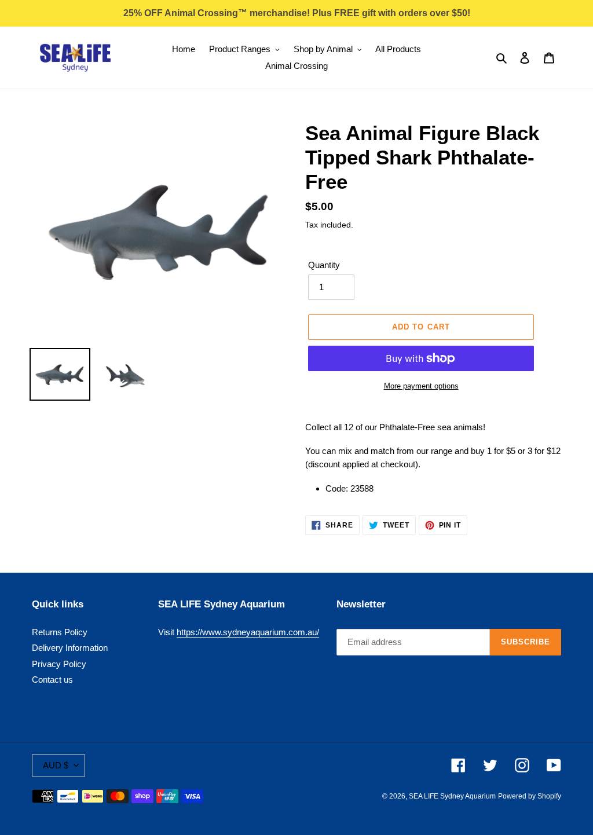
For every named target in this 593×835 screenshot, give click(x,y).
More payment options (421, 386)
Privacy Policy (59, 664)
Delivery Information (70, 648)
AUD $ (55, 765)
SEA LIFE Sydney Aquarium (452, 796)
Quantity (324, 265)
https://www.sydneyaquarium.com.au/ (248, 632)
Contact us (52, 679)
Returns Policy (59, 632)
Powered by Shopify (529, 796)
